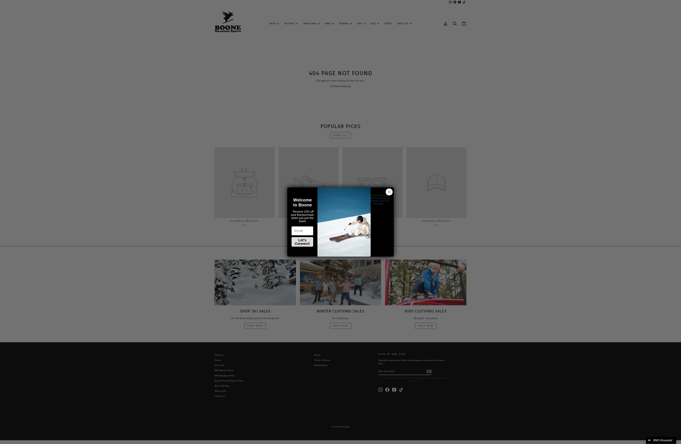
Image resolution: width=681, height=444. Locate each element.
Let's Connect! (302, 242)
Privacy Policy (373, 201)
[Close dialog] (389, 192)
